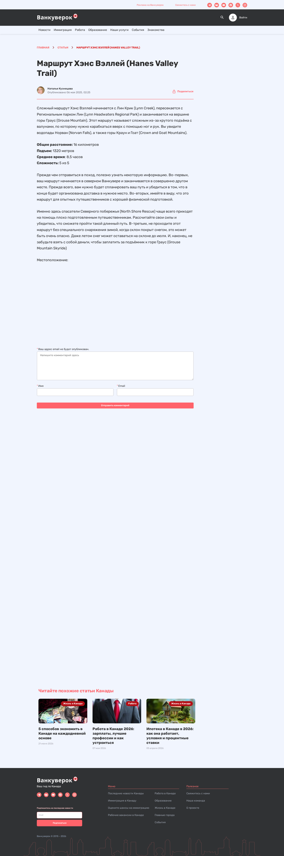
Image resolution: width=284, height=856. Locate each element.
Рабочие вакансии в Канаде (126, 815)
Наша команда (195, 800)
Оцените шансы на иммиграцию (128, 807)
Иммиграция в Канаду (122, 800)
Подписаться (59, 823)
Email (121, 385)
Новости (44, 30)
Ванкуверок (43, 836)
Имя (41, 385)
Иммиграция (63, 30)
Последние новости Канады (126, 793)
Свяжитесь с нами (185, 5)
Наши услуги (119, 30)
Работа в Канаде (165, 793)
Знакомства (155, 30)
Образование (97, 30)
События (138, 30)
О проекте (192, 807)
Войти (243, 17)
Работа (80, 30)
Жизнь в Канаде (73, 703)
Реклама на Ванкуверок (150, 5)
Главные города (165, 815)
